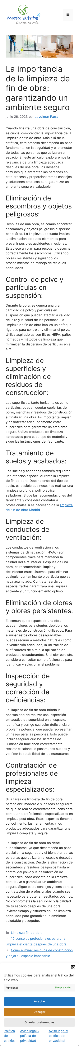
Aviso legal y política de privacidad (29, 1036)
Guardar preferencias (39, 1022)
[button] (73, 967)
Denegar (39, 1012)
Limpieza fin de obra (27, 933)
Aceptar (39, 1001)
